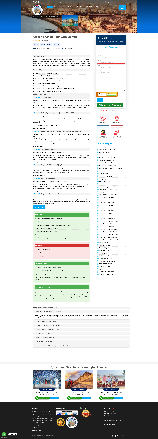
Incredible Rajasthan (104, 250)
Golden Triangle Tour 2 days (106, 197)
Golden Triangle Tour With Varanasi (108, 240)
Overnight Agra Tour (104, 179)
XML (122, 435)
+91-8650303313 (56, 2)
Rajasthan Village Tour (105, 266)
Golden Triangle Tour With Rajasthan (108, 232)
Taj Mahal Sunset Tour (105, 173)
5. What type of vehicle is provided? (45, 333)
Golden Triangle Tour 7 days (106, 210)
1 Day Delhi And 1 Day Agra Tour (107, 194)
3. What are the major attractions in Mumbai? (48, 325)
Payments (89, 6)
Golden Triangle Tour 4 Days (47, 392)
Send (100, 100)
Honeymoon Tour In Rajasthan (107, 261)
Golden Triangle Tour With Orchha (108, 229)
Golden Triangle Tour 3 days (106, 200)
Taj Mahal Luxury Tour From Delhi (108, 187)
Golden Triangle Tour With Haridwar (108, 221)
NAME (99, 50)
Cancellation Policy (36, 430)
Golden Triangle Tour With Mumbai (108, 226)
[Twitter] (36, 2)
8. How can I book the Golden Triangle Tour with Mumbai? (51, 346)
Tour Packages (68, 6)
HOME (50, 6)
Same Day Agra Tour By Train (107, 149)
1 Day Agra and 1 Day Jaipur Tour (108, 192)
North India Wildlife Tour (105, 263)
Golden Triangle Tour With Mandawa (108, 224)
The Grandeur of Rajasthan (106, 255)
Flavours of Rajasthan (104, 248)
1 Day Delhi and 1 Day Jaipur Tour (108, 189)
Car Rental (79, 6)
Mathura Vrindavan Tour (105, 184)
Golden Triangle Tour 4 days (106, 202)
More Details (54, 398)
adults (99, 70)
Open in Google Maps (109, 424)
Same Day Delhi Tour (104, 152)
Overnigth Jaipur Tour (104, 181)
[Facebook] (33, 2)
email (99, 55)
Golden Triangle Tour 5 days (106, 205)
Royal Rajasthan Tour (104, 269)
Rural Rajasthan (103, 253)
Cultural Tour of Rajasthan (106, 245)
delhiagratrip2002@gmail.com (114, 418)
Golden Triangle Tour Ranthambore (108, 234)
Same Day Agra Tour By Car (106, 147)
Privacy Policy (35, 425)
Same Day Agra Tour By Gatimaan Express (110, 168)
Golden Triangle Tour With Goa (107, 218)
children (100, 75)
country (100, 81)
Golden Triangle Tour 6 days (106, 208)
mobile (99, 60)
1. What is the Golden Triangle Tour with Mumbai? (49, 311)
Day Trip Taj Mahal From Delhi (107, 160)
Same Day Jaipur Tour (104, 155)
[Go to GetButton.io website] (4, 437)
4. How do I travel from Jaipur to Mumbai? (47, 329)
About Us (57, 6)
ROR (125, 435)
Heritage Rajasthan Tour (105, 258)
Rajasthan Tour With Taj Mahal (107, 274)
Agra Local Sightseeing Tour (106, 163)
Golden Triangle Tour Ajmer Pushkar (108, 213)
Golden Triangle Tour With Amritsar (108, 216)
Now (122, 7)
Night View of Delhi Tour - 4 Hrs (107, 157)
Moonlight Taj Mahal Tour (106, 176)
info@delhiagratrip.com (112, 2)
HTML (118, 435)
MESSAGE (100, 86)
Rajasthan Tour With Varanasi (107, 271)
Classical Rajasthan (104, 242)
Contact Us (99, 6)
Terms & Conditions (37, 427)
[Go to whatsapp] (4, 434)
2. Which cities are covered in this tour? (46, 321)
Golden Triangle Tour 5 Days (79, 392)
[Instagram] (38, 2)
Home (35, 16)
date (99, 65)
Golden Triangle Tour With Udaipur (108, 237)
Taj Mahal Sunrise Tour (105, 171)
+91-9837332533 (65, 2)
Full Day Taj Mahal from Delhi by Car (108, 165)
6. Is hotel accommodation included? (45, 337)
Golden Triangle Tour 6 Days (111, 392)
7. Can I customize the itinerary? (44, 341)
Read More (42, 422)
